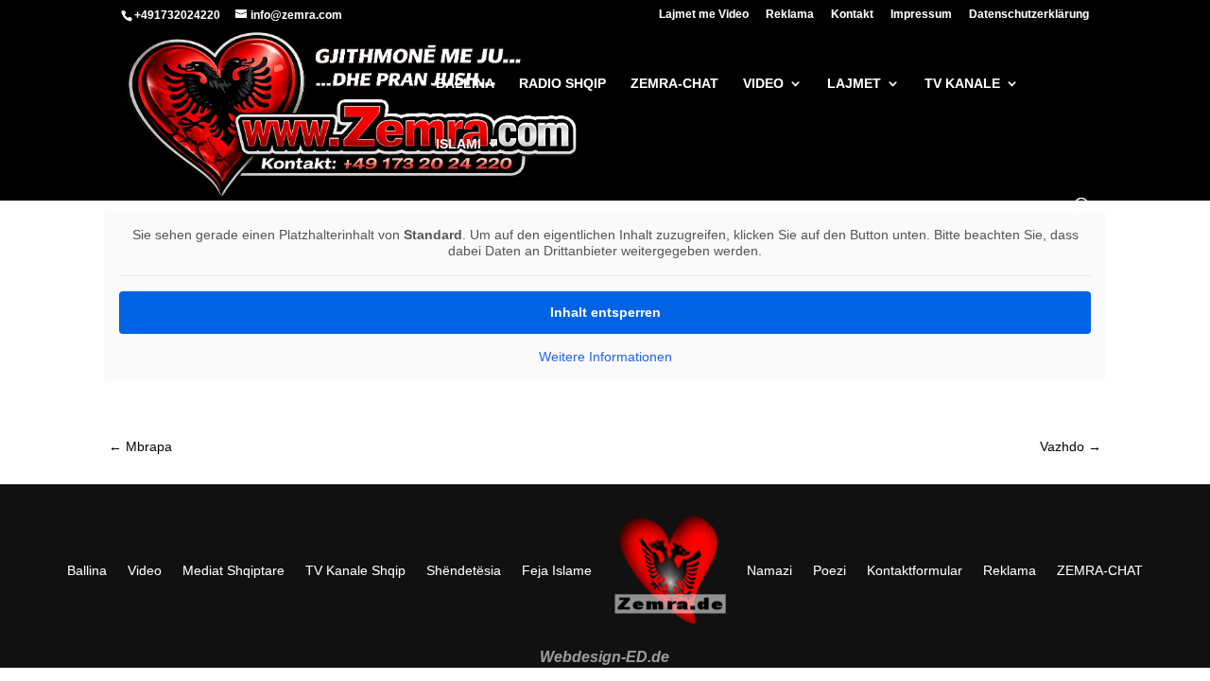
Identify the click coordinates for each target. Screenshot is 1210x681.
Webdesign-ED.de (604, 657)
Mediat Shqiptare (233, 570)
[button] (41, 639)
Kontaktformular (914, 570)
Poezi (829, 570)
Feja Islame (557, 570)
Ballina (87, 570)
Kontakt (852, 15)
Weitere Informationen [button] (605, 356)
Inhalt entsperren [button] (605, 312)
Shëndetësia (463, 570)
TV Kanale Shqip (355, 570)
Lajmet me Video (704, 15)
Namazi (769, 570)
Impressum (921, 15)
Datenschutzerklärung (1029, 15)
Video (145, 570)
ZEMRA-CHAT (1100, 570)
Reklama (790, 15)
